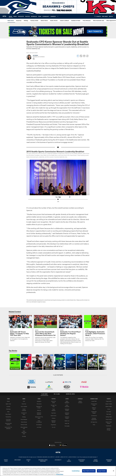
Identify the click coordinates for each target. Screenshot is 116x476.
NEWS (24, 398)
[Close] (113, 471)
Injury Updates (24, 406)
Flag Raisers (53, 424)
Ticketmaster (108, 425)
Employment (17, 459)
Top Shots (53, 413)
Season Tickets (108, 403)
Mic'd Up (39, 410)
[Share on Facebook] (78, 56)
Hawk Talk (67, 423)
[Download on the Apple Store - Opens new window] (52, 445)
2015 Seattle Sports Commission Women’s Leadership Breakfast (55, 151)
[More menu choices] (57, 16)
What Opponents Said (24, 432)
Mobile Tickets (109, 406)
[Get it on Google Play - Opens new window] (63, 446)
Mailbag (24, 416)
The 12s (53, 427)
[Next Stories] (104, 361)
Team (8, 398)
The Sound (39, 403)
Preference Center (109, 460)
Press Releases (24, 419)
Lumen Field (94, 401)
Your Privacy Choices (81, 460)
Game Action (53, 415)
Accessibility (58, 459)
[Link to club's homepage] (4, 16)
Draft (24, 401)
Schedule (80, 398)
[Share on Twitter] (81, 56)
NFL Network (39, 424)
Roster (8, 401)
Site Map (24, 436)
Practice (53, 418)
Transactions (8, 416)
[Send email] (84, 56)
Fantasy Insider (24, 424)
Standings (8, 409)
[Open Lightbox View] (58, 182)
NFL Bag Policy (94, 422)
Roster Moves (24, 422)
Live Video (39, 427)
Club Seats (108, 411)
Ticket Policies (109, 419)
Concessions (94, 415)
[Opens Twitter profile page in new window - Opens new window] (34, 59)
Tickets (109, 398)
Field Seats (108, 414)
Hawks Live (67, 420)
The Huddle (67, 426)
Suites (108, 409)
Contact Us (28, 460)
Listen (66, 398)
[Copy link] (87, 56)
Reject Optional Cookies (89, 470)
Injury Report (8, 414)
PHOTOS (53, 398)
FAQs (94, 424)
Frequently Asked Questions (42, 460)
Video (39, 398)
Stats (8, 411)
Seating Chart (109, 416)
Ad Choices (69, 460)
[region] (58, 471)
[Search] (95, 16)
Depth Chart (8, 403)
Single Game (108, 401)
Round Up (24, 403)
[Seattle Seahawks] (58, 452)
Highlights (39, 401)
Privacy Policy (6, 460)
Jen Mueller (35, 55)
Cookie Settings (95, 460)
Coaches (8, 406)
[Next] (70, 197)
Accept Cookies (102, 470)
